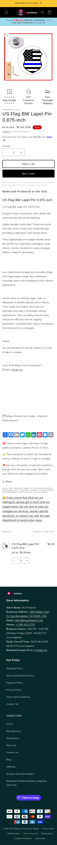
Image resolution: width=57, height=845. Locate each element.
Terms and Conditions (18, 697)
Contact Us (41, 650)
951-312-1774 (27, 624)
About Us (11, 745)
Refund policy (47, 833)
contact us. (17, 369)
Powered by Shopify (30, 829)
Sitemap (10, 766)
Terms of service (30, 833)
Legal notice (40, 838)
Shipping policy (13, 833)
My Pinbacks (15, 829)
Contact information (23, 838)
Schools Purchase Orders (20, 774)
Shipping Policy (14, 668)
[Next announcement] (51, 3)
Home (9, 724)
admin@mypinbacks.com (29, 620)
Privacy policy (48, 829)
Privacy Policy (13, 690)
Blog (8, 759)
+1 (17, 624)
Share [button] (9, 481)
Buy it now (28, 173)
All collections (13, 731)
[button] (6, 12)
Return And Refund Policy (20, 675)
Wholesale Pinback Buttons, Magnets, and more (27, 783)
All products (12, 738)
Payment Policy (14, 682)
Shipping (6, 131)
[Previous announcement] (5, 3)
